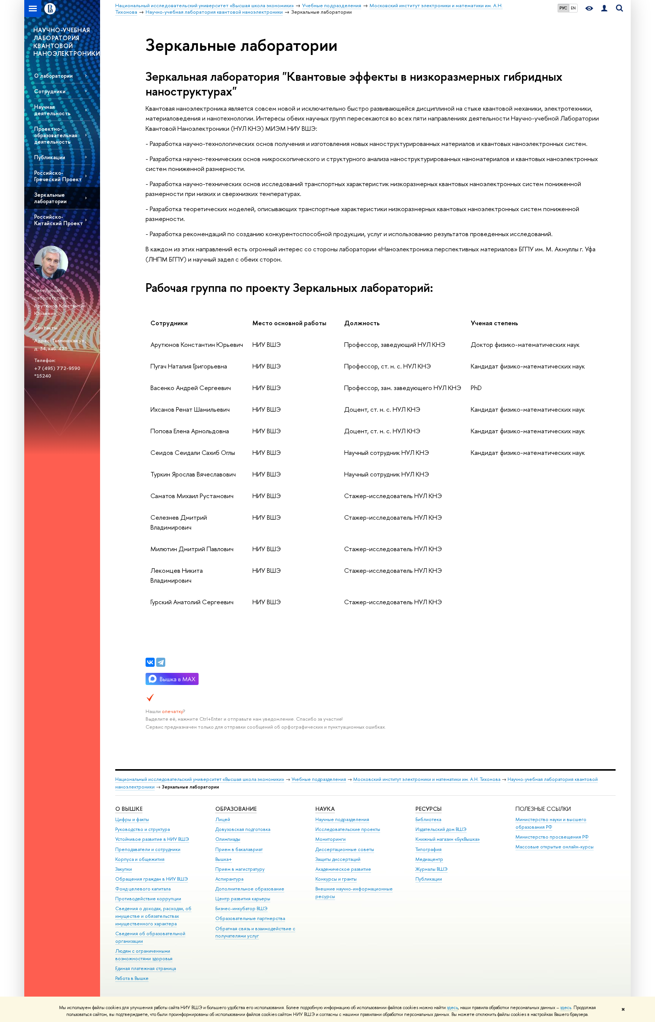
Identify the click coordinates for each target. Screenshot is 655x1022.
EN (573, 8)
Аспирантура (229, 879)
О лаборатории (53, 75)
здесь (452, 1008)
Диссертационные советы (344, 849)
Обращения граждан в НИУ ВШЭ (151, 879)
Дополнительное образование (249, 889)
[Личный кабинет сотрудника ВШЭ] (604, 8)
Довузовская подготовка (242, 829)
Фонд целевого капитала (143, 889)
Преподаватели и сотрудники (147, 849)
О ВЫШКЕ (129, 809)
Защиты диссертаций (337, 859)
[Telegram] (160, 662)
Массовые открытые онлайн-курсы (555, 846)
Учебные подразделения (318, 779)
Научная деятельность (52, 110)
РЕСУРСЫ (428, 809)
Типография (428, 849)
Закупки (123, 869)
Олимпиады (227, 839)
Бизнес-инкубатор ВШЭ (241, 908)
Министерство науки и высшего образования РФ (551, 823)
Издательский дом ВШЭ (441, 829)
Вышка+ (223, 859)
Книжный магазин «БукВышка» (447, 839)
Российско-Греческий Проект (58, 176)
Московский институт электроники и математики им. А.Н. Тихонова (426, 779)
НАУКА (325, 809)
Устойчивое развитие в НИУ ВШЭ (152, 839)
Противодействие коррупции (148, 898)
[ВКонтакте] (150, 662)
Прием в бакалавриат (239, 849)
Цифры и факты (132, 819)
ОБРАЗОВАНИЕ (236, 809)
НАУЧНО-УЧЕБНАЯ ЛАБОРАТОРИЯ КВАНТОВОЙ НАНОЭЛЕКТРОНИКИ (66, 42)
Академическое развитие (343, 869)
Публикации (49, 157)
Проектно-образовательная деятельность (55, 135)
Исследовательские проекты (347, 829)
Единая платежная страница (145, 968)
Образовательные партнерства (250, 918)
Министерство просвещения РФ (552, 837)
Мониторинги (330, 839)
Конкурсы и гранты (336, 879)
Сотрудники (50, 91)
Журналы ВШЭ (431, 869)
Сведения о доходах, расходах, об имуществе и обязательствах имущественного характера (153, 916)
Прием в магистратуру (240, 869)
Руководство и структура (142, 829)
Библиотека (428, 819)
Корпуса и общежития (140, 859)
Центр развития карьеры (242, 898)
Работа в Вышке (132, 978)
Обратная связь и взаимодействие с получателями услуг (255, 932)
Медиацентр (429, 859)
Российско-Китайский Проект (58, 220)
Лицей (222, 819)
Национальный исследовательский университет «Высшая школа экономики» (199, 779)
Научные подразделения (342, 819)
